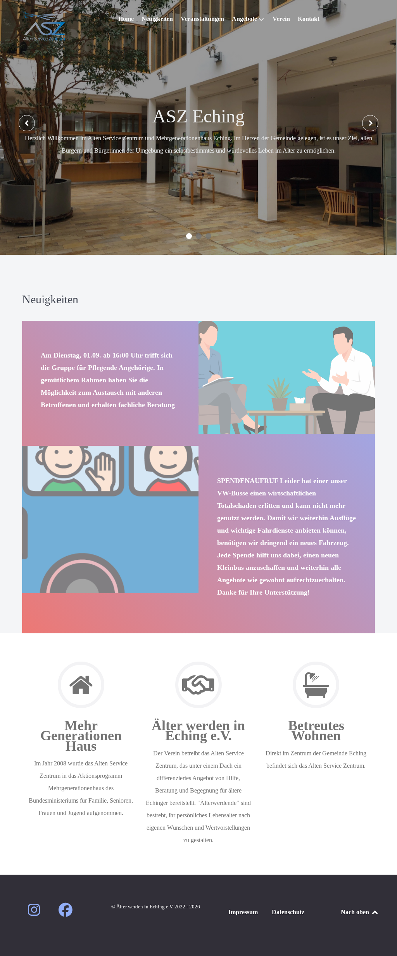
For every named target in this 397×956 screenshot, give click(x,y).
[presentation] (27, 123)
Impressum (243, 912)
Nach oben (356, 912)
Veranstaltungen (198, 167)
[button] (189, 236)
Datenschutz (288, 912)
